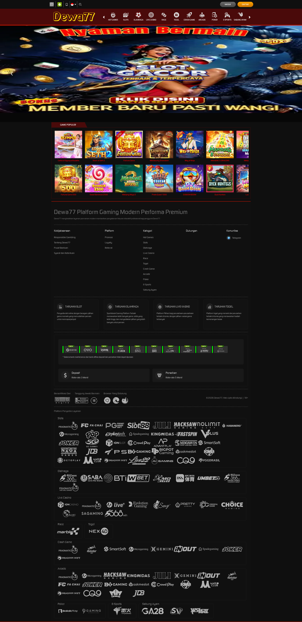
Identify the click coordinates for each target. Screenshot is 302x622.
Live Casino (151, 20)
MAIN (70, 144)
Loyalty (108, 242)
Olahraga (138, 20)
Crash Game (189, 20)
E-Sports (227, 20)
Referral (108, 247)
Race (164, 20)
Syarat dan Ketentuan (64, 253)
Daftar (245, 4)
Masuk (228, 4)
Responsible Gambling (65, 237)
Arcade (202, 20)
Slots (125, 20)
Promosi (109, 237)
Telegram (236, 237)
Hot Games (113, 20)
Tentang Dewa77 (62, 242)
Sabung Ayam (240, 20)
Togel (176, 20)
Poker (215, 20)
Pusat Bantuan (61, 247)
